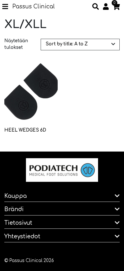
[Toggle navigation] (7, 7)
